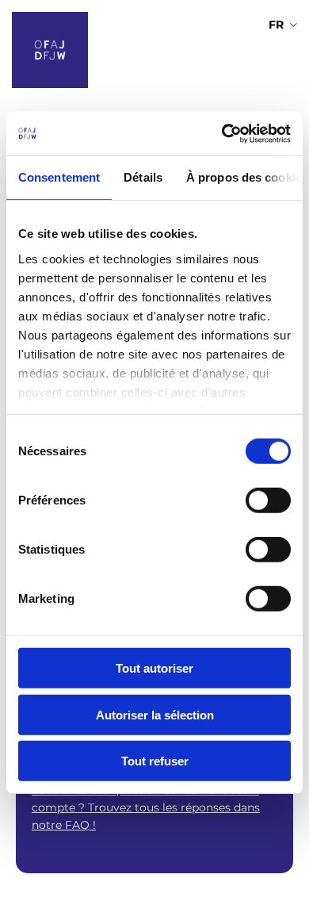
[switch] (268, 500)
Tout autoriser (154, 668)
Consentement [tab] (59, 177)
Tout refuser (155, 761)
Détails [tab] (143, 177)
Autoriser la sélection (155, 714)
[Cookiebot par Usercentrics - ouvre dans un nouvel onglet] (222, 133)
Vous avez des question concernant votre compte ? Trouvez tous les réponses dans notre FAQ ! (146, 807)
